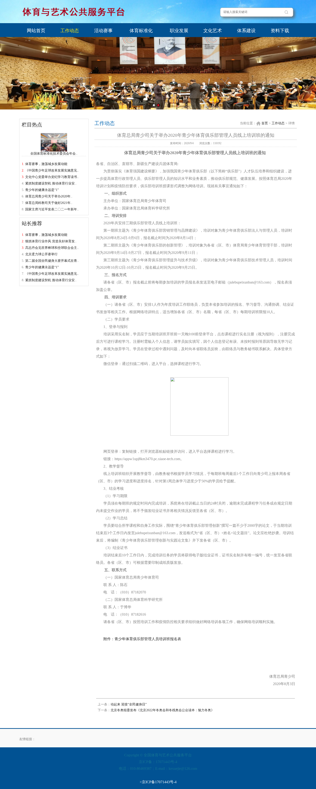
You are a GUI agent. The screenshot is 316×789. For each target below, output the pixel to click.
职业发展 (179, 30)
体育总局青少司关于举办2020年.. (48, 196)
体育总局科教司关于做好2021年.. (48, 203)
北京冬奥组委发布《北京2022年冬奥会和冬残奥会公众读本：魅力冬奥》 (162, 710)
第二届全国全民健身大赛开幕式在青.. (52, 260)
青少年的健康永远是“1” (42, 190)
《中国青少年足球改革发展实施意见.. (52, 170)
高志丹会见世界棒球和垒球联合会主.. (52, 247)
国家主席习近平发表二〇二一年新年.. (52, 209)
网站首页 (36, 30)
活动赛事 (103, 30)
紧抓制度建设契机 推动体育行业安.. (51, 183)
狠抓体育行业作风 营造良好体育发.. (51, 241)
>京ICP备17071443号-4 (158, 782)
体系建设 (246, 30)
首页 (264, 123)
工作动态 (69, 30)
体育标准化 (141, 30)
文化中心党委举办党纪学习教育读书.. (52, 177)
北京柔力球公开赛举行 (41, 254)
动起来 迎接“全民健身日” (129, 704)
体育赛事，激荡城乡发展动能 (46, 164)
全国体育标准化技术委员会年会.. (53, 153)
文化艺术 (212, 30)
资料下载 (280, 30)
